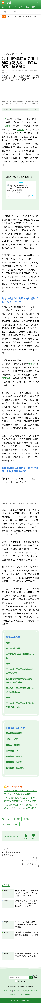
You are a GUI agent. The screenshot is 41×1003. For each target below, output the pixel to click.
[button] (38, 7)
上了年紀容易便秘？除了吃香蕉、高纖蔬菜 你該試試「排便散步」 (23, 16)
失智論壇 (18, 7)
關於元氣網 (7, 991)
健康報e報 (22, 981)
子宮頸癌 (6, 125)
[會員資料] (35, 3)
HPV (4, 118)
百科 (34, 7)
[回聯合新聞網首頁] (3, 3)
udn (3, 54)
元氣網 (8, 54)
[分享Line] (15, 11)
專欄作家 (28, 994)
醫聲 (13, 54)
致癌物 (31, 363)
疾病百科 (34, 991)
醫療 (27, 7)
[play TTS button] (11, 109)
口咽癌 (20, 129)
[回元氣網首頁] (8, 2)
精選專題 (26, 991)
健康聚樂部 (17, 991)
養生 (10, 7)
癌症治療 (6, 378)
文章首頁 (20, 994)
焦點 (3, 7)
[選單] (38, 3)
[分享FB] (5, 11)
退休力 (12, 994)
